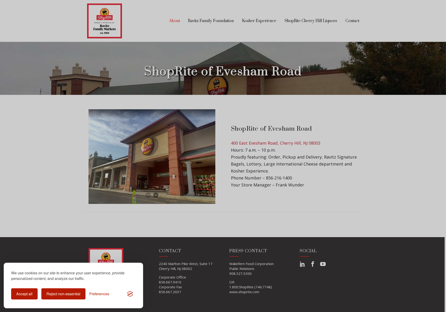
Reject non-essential (63, 293)
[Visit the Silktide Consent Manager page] (130, 293)
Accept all (24, 293)
